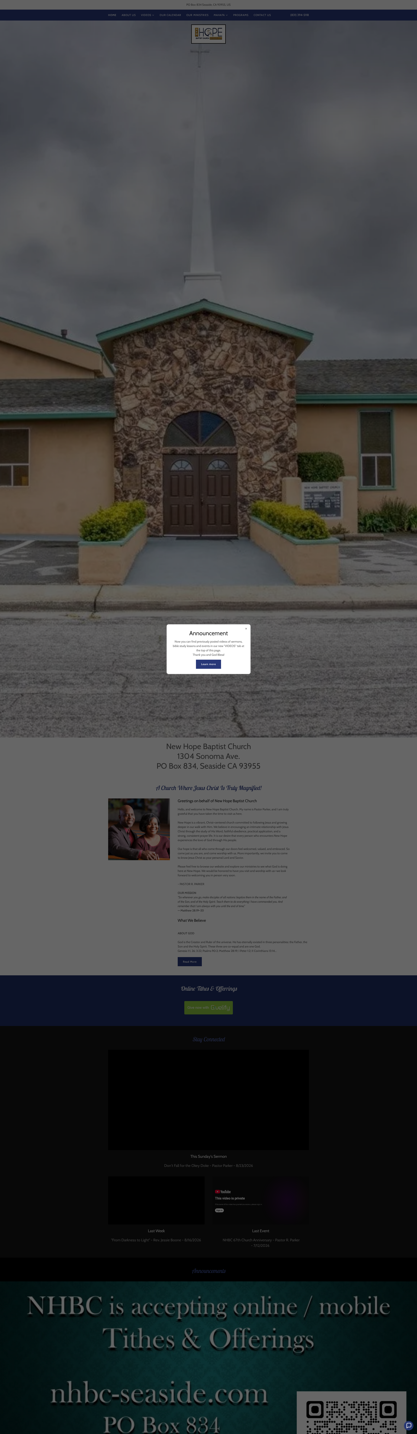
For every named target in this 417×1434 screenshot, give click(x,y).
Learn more (208, 664)
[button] (408, 1425)
